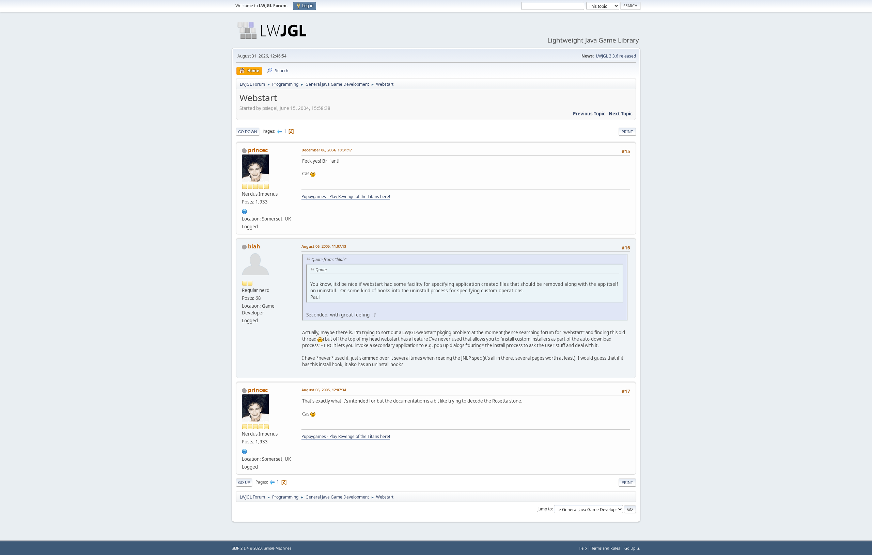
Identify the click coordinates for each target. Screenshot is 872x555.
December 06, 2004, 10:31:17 (326, 149)
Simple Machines (278, 548)
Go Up (244, 482)
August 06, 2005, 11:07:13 (323, 246)
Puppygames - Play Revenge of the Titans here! (345, 196)
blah (254, 246)
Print (627, 131)
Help (583, 548)
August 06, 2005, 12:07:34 (323, 389)
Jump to (545, 509)
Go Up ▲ (632, 548)
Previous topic (589, 114)
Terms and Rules (605, 548)
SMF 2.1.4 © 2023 (247, 548)
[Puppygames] (244, 211)
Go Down (247, 131)
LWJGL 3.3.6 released (616, 56)
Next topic (621, 114)
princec (258, 150)
